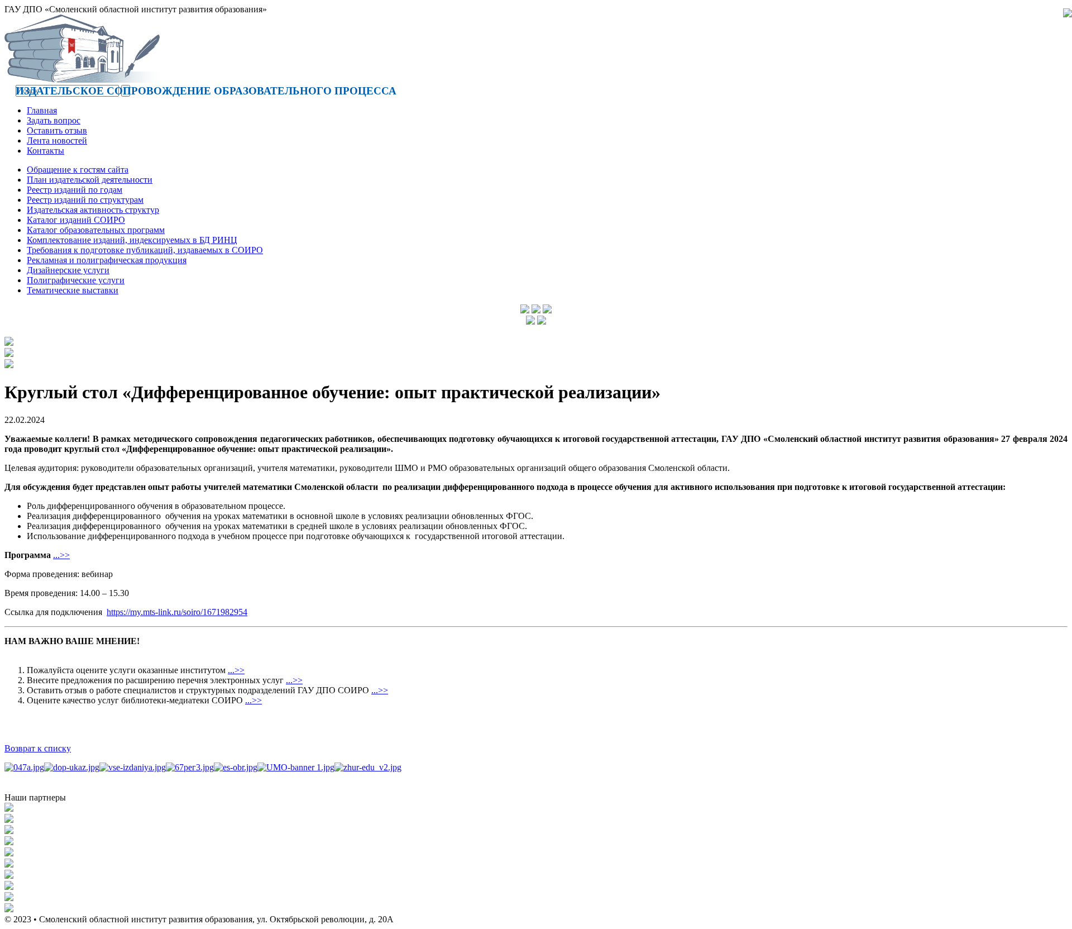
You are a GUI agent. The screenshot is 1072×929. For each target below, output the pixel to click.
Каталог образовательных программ (96, 230)
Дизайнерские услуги (68, 270)
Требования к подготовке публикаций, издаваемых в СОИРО (145, 250)
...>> (61, 555)
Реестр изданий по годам (74, 189)
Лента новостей (57, 140)
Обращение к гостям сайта (77, 169)
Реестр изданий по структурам (85, 199)
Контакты (45, 150)
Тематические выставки (72, 290)
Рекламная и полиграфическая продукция (106, 260)
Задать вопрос (53, 120)
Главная (42, 110)
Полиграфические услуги (76, 280)
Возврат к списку (37, 748)
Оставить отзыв (57, 130)
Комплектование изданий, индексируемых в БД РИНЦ (132, 240)
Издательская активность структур (93, 210)
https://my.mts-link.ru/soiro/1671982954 (177, 612)
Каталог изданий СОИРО (76, 220)
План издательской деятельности (89, 179)
